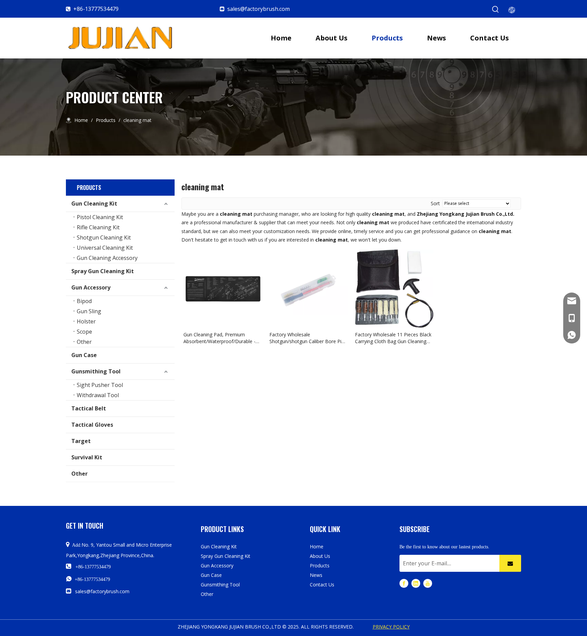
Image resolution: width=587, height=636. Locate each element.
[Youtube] (427, 583)
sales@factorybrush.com (258, 9)
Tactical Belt (88, 408)
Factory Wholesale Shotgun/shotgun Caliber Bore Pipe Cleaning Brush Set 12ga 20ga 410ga (308, 338)
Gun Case (84, 355)
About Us (320, 556)
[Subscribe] (510, 563)
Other (84, 342)
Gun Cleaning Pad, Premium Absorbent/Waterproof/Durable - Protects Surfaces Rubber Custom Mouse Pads (220, 338)
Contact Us (322, 584)
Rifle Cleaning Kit (98, 227)
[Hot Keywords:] (496, 9)
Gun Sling (89, 311)
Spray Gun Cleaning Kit (102, 271)
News (316, 575)
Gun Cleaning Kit (94, 203)
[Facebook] (403, 583)
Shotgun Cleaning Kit (104, 237)
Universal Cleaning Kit (105, 247)
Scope (84, 331)
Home (316, 546)
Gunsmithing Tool (96, 371)
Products (320, 565)
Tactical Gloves (92, 424)
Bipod (84, 301)
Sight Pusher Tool (100, 385)
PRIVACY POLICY (391, 626)
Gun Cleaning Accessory (107, 258)
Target (81, 441)
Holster (86, 321)
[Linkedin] (415, 583)
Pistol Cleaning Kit (100, 217)
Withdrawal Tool (98, 395)
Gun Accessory (90, 287)
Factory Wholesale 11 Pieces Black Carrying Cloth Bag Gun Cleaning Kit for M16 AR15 (393, 338)
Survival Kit (86, 457)
